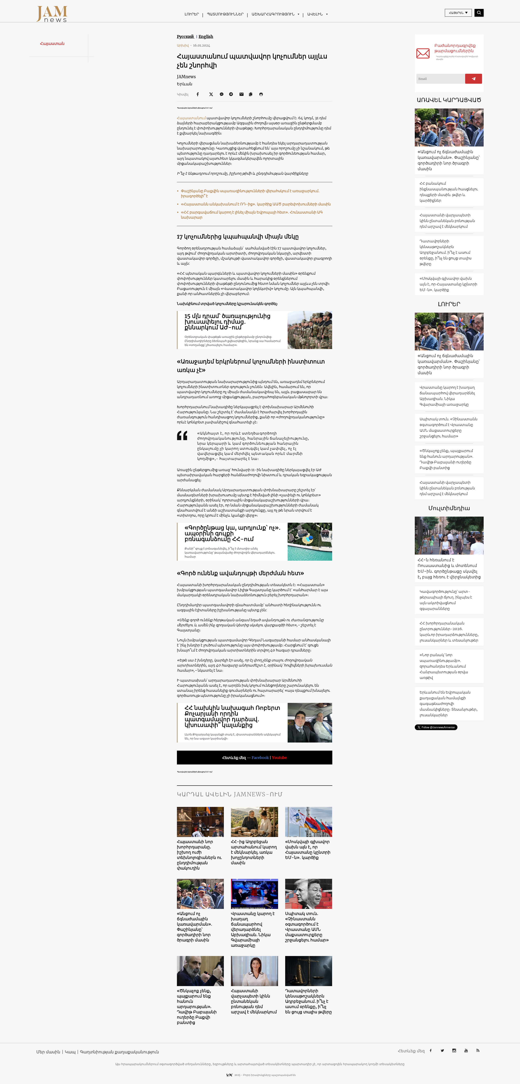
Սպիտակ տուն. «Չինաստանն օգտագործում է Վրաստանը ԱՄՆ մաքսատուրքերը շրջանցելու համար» (307, 926)
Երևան (184, 83)
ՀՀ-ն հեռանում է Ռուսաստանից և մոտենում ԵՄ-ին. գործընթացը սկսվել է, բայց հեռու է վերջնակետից (449, 568)
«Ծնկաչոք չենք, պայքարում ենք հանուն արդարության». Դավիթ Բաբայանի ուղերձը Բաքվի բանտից (197, 1006)
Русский (186, 36)
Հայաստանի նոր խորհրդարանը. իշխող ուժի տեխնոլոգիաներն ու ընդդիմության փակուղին (199, 854)
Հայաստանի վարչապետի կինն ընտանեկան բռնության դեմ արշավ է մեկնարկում (254, 1001)
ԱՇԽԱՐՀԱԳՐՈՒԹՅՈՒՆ (273, 14)
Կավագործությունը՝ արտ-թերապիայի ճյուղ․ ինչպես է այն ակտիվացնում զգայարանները (446, 600)
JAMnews (186, 76)
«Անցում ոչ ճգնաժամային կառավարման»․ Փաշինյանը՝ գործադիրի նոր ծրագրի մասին (194, 926)
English (206, 36)
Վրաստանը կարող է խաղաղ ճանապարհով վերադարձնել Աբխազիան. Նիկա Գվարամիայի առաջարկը (253, 929)
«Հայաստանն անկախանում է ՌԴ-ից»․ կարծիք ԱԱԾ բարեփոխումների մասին (256, 204)
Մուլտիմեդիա (449, 508)
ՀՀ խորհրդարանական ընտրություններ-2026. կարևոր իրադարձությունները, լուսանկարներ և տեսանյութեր (449, 632)
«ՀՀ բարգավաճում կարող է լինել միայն (219, 212)
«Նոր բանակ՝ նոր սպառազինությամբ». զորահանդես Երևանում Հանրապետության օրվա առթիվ (444, 666)
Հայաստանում (192, 118)
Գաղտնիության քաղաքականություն (119, 1052)
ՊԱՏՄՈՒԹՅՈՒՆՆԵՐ (225, 14)
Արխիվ (184, 45)
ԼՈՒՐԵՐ (192, 14)
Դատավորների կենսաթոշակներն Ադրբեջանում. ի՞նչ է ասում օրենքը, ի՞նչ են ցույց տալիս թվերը (308, 1001)
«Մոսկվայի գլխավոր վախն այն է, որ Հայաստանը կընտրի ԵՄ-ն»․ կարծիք (307, 849)
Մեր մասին (48, 1052)
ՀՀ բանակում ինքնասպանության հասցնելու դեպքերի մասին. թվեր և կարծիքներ (449, 192)
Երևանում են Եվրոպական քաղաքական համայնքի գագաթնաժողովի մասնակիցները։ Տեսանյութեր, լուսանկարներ (449, 703)
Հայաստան (52, 43)
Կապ (70, 1052)
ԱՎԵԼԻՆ (315, 14)
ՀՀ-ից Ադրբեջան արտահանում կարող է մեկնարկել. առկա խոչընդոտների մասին (254, 852)
